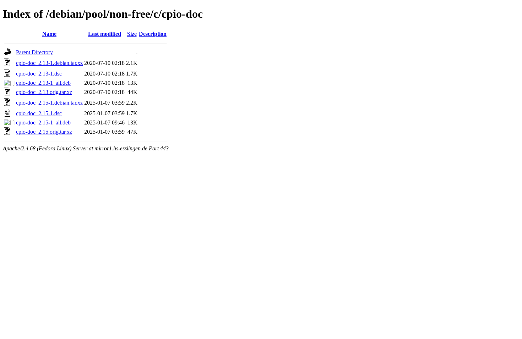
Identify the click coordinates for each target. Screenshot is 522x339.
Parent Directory (34, 52)
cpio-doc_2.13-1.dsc (39, 74)
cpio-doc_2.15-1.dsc (39, 113)
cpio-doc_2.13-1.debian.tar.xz (49, 63)
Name (49, 34)
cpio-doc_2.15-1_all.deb (43, 123)
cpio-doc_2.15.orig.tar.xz (44, 132)
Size (132, 34)
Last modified (104, 34)
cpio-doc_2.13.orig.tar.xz (44, 92)
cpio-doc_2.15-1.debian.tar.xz (49, 103)
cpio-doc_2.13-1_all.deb (43, 83)
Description (153, 34)
